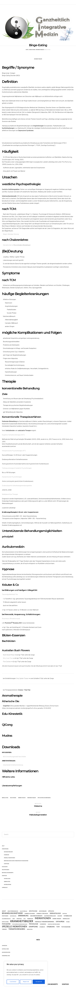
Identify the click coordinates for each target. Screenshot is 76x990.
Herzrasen (19, 918)
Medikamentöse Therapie (10, 494)
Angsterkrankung (13, 911)
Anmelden (4, 945)
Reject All (26, 982)
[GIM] (38, 26)
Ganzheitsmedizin (36, 916)
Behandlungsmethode (12, 913)
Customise (13, 982)
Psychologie (33, 924)
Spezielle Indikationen (9, 857)
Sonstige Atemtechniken (54, 924)
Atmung (51, 911)
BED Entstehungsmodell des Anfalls (14, 757)
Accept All (39, 982)
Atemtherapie (43, 911)
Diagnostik (5, 866)
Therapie (4, 929)
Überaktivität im (16, 245)
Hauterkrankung (6, 918)
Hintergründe (7, 884)
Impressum (4, 887)
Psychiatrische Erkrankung (44, 797)
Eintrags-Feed (5, 949)
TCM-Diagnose (65, 927)
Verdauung (30, 929)
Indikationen (32, 49)
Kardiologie (66, 918)
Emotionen (5, 916)
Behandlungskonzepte (7, 872)
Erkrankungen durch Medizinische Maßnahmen (16, 860)
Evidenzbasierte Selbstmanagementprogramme (17, 486)
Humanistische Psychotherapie (12, 477)
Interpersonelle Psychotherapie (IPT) (14, 451)
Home (27, 49)
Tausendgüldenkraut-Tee (10, 594)
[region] (26, 973)
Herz (13, 918)
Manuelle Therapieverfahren (44, 921)
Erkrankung (23, 916)
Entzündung (13, 916)
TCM (58, 927)
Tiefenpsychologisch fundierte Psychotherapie (17, 468)
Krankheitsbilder (40, 49)
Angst (4, 911)
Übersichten (7, 881)
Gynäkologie (68, 916)
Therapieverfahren (17, 929)
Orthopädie (60, 922)
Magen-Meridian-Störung (11, 234)
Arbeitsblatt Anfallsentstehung (13, 765)
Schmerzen (43, 924)
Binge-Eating (5, 797)
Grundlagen (7, 878)
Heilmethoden (5, 869)
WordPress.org (6, 955)
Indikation (30, 918)
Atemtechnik (33, 911)
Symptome (6, 863)
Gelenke (59, 916)
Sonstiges (4, 875)
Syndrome (6, 854)
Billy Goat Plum (8, 658)
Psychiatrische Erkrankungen (19, 924)
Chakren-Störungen (42, 913)
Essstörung (13, 797)
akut (3, 846)
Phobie (68, 921)
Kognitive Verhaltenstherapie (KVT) (13, 435)
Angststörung (23, 911)
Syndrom (42, 927)
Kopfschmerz (5, 921)
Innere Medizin (22, 797)
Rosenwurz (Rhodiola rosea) (11, 619)
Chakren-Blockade (30, 913)
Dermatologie (55, 913)
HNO (24, 918)
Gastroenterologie (50, 916)
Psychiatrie (6, 924)
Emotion (65, 913)
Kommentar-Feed (6, 952)
